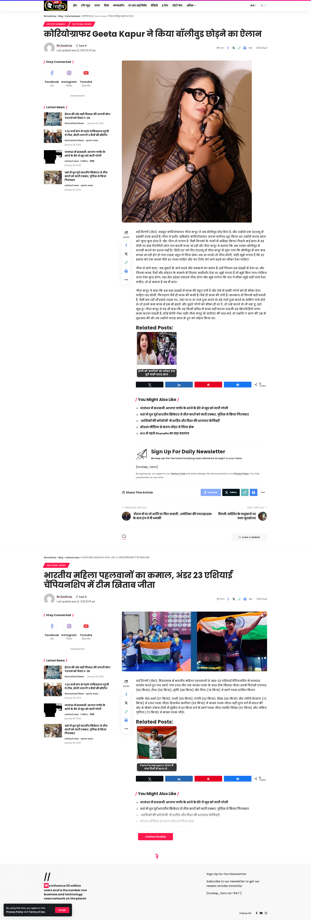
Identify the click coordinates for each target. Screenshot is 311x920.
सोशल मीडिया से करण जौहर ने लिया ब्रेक (167, 427)
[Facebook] (52, 77)
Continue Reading (155, 836)
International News (74, 123)
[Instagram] (69, 77)
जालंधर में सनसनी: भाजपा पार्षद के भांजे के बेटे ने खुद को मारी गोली (184, 408)
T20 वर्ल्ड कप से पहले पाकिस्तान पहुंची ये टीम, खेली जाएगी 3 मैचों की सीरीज (87, 133)
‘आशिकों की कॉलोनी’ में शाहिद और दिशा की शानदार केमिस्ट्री (180, 421)
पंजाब (92, 161)
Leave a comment (251, 537)
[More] (250, 48)
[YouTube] (261, 913)
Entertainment (56, 24)
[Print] (244, 48)
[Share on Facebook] (228, 48)
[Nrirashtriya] (55, 5)
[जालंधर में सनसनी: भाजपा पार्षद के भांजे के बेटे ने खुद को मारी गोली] (53, 157)
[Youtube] (86, 77)
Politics (84, 161)
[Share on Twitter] (233, 48)
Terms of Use (37, 911)
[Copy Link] (239, 48)
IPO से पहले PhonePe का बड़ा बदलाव (164, 433)
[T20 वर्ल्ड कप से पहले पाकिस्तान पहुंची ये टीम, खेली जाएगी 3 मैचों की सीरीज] (53, 136)
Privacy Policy (14, 911)
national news (81, 24)
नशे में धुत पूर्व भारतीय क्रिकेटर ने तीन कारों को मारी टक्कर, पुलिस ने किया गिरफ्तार (194, 414)
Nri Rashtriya (64, 45)
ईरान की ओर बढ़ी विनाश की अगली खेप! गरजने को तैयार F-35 (88, 116)
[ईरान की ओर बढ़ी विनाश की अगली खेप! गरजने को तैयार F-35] (53, 119)
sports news (92, 140)
